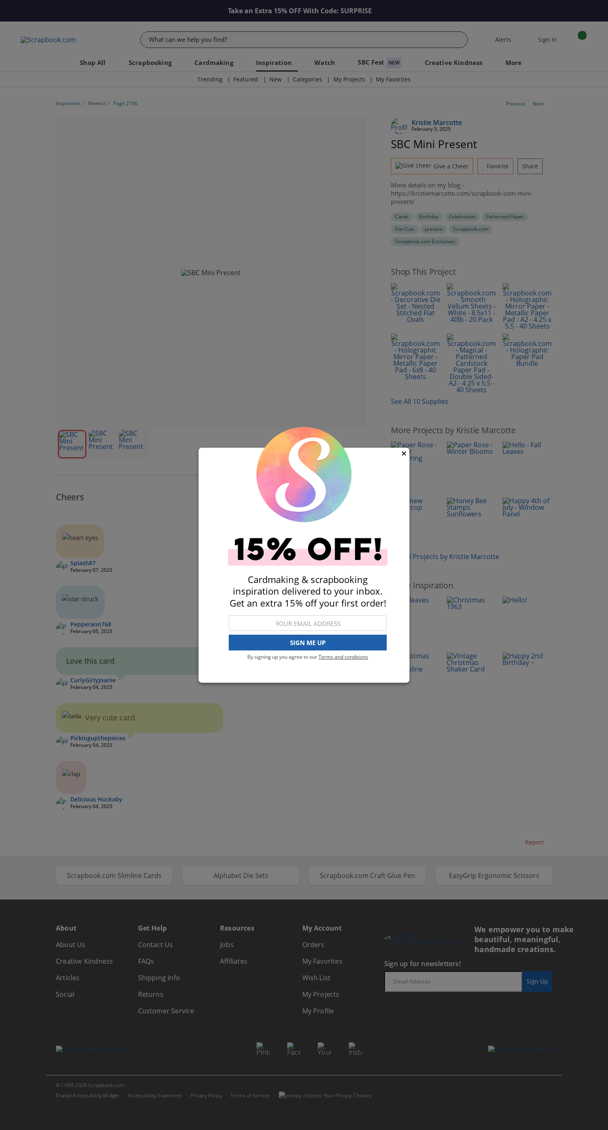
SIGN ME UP (308, 642)
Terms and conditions (343, 656)
